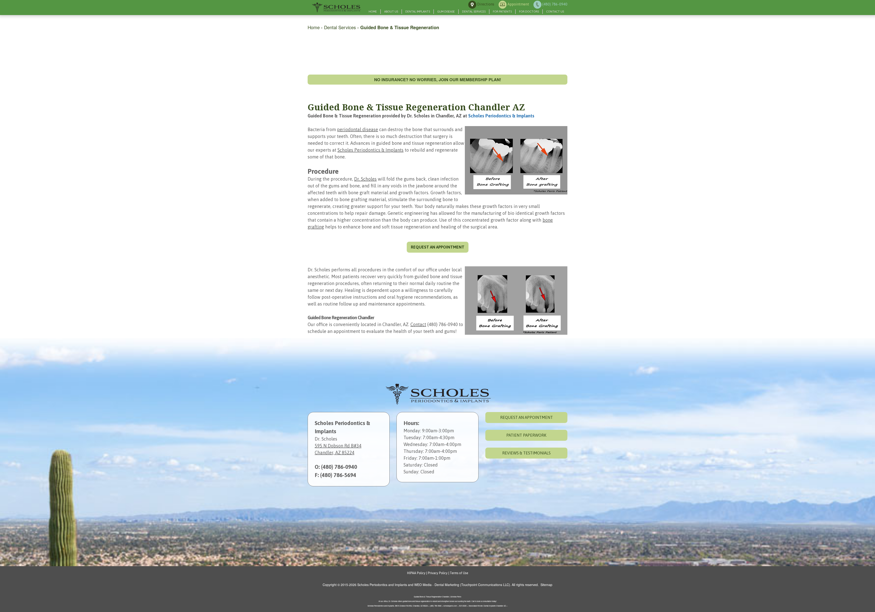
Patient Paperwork (526, 435)
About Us (391, 11)
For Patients (502, 11)
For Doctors (529, 11)
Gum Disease (446, 11)
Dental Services (474, 11)
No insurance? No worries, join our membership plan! (437, 80)
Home (373, 11)
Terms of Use (459, 573)
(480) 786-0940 (339, 467)
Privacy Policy (438, 573)
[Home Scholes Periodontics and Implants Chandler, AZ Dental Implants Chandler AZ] (336, 7)
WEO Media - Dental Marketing (436, 584)
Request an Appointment (526, 417)
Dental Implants (417, 11)
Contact (418, 324)
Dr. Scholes (365, 179)
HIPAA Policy (416, 573)
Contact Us (555, 11)
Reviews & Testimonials (526, 453)
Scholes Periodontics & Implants (501, 115)
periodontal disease (357, 129)
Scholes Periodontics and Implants (382, 584)
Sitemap (546, 584)
